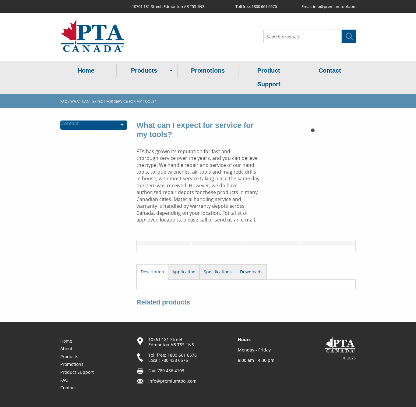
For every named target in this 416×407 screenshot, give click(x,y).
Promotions (208, 70)
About (66, 348)
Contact (330, 70)
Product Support (268, 77)
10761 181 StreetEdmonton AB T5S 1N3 (171, 342)
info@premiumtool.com (335, 6)
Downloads (251, 272)
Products (144, 70)
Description (152, 272)
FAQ (63, 101)
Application (184, 272)
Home (86, 70)
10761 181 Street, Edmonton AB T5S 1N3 (168, 6)
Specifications (218, 272)
